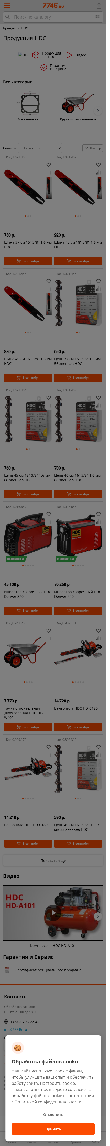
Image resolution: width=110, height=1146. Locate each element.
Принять (53, 1128)
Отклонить (53, 1114)
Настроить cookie (57, 1083)
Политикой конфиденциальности (48, 1102)
